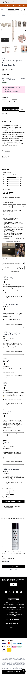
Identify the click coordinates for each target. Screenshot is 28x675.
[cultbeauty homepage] (13, 9)
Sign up (13, 584)
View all (23, 78)
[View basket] (24, 9)
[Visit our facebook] (6, 592)
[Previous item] (3, 546)
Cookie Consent (13, 612)
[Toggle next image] (25, 30)
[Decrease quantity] (4, 101)
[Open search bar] (4, 9)
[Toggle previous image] (1, 30)
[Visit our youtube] (17, 592)
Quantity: (5, 98)
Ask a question (14, 71)
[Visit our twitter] (10, 592)
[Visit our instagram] (13, 592)
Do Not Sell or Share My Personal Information (13, 615)
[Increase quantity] (14, 101)
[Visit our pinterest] (21, 592)
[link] (21, 9)
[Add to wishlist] (22, 109)
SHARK (4, 58)
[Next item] (24, 546)
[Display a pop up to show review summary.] (14, 559)
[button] (23, 671)
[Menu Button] (1, 9)
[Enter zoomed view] (24, 40)
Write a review (5, 71)
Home (3, 15)
